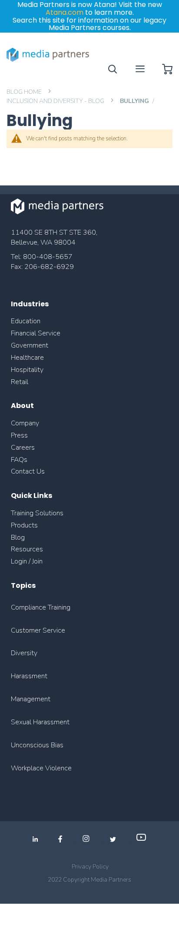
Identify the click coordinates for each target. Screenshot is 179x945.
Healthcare (27, 357)
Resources (27, 549)
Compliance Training (40, 607)
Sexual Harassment (40, 722)
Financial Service (35, 333)
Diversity (24, 653)
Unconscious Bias (37, 745)
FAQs (19, 459)
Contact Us (28, 471)
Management (30, 699)
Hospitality (27, 370)
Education (25, 321)
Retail (20, 382)
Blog (18, 537)
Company (25, 423)
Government (29, 345)
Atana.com (64, 12)
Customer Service (38, 630)
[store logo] (48, 55)
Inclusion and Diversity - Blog (56, 101)
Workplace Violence (41, 768)
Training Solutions (37, 513)
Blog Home (25, 92)
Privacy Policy (90, 866)
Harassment (29, 676)
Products (24, 525)
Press (19, 435)
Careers (23, 447)
